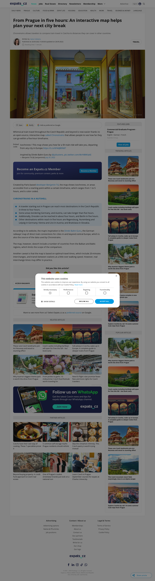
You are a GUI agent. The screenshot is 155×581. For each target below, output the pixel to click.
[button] (48, 301)
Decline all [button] (84, 301)
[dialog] (77, 290)
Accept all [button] (104, 301)
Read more (78, 285)
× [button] (116, 276)
